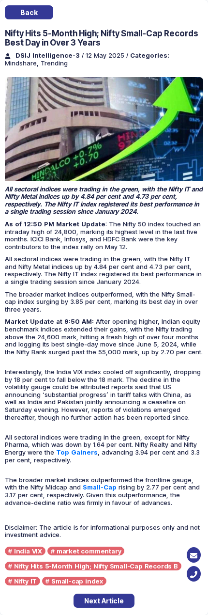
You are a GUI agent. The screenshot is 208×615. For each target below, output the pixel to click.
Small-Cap (100, 487)
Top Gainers (77, 452)
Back (28, 12)
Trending (54, 63)
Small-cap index (77, 581)
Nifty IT (25, 581)
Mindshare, (23, 63)
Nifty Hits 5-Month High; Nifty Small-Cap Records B (96, 566)
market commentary (89, 551)
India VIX (28, 551)
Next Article (104, 601)
